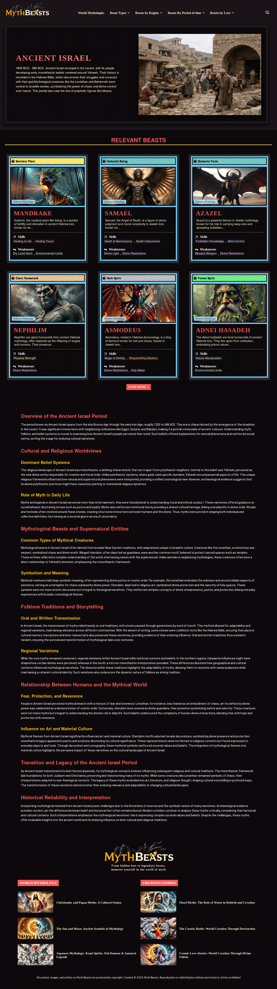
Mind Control (236, 241)
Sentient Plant (25, 161)
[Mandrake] (47, 186)
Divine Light (111, 253)
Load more (137, 386)
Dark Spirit (114, 278)
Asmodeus (123, 330)
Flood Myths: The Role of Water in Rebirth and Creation (217, 902)
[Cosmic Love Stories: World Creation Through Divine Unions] (158, 954)
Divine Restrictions (134, 253)
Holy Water (138, 370)
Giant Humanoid (27, 278)
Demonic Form (208, 161)
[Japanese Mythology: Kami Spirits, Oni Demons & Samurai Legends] (35, 954)
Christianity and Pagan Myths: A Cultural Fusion (88, 902)
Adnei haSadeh (223, 330)
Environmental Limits (49, 253)
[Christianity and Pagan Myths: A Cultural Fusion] (35, 902)
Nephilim (30, 330)
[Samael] (138, 186)
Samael (118, 213)
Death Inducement (148, 241)
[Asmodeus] (138, 303)
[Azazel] (229, 186)
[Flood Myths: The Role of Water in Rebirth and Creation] (158, 902)
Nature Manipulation (209, 358)
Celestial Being (117, 161)
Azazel (209, 213)
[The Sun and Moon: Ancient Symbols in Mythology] (35, 928)
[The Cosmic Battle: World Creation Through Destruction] (158, 928)
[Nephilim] (47, 303)
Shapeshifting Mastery (143, 358)
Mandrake (33, 213)
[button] (267, 12)
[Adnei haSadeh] (229, 303)
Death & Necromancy (118, 241)
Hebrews (17, 201)
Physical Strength (25, 358)
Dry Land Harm (23, 253)
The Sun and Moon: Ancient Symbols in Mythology (89, 928)
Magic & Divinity (115, 358)
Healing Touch (44, 241)
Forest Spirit (206, 278)
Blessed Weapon (206, 253)
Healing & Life (22, 241)
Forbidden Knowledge (210, 241)
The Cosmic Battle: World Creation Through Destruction (217, 928)
